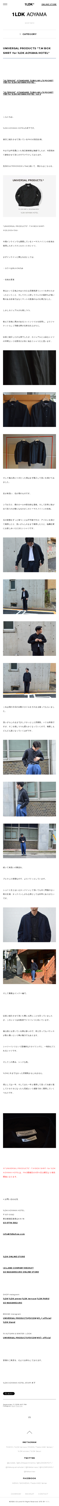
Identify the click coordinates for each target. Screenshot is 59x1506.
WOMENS (24, 1483)
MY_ (39, 1318)
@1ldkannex (29, 1471)
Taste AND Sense (44, 1447)
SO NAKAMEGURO (12, 1303)
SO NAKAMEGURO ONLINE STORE (21, 1272)
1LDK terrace (29, 1299)
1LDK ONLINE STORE (14, 1257)
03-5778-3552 (10, 1223)
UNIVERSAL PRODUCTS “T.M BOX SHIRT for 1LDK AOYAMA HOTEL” (27, 50)
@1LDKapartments (26, 1463)
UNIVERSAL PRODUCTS (15, 1318)
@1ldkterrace (32, 1467)
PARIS (31, 1447)
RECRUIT (29, 1494)
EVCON (32, 1318)
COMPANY (16, 1494)
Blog (13, 1406)
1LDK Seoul (36, 1451)
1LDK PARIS (43, 1299)
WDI (47, 1501)
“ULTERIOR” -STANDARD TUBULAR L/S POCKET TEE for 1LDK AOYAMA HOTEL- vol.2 (28, 93)
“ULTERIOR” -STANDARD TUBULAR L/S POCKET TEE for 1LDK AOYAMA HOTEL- (28, 81)
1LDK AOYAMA (29, 15)
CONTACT (43, 1494)
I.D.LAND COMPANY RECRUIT (18, 1268)
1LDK (5, 1299)
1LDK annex (15, 1299)
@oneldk (11, 1463)
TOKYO (9, 1447)
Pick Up (19, 1406)
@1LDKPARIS (45, 1467)
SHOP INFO (29, 23)
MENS (15, 1483)
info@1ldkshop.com (14, 1234)
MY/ (39, 1338)
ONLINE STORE (49, 4)
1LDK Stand (9, 1322)
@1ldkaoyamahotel (15, 1467)
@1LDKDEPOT (44, 1463)
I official (46, 1318)
